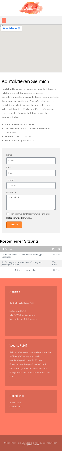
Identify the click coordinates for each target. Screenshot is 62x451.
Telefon (10, 179)
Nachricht (11, 192)
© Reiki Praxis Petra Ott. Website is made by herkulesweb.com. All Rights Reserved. (31, 444)
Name (9, 154)
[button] (4, 20)
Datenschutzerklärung (17, 217)
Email (8, 167)
